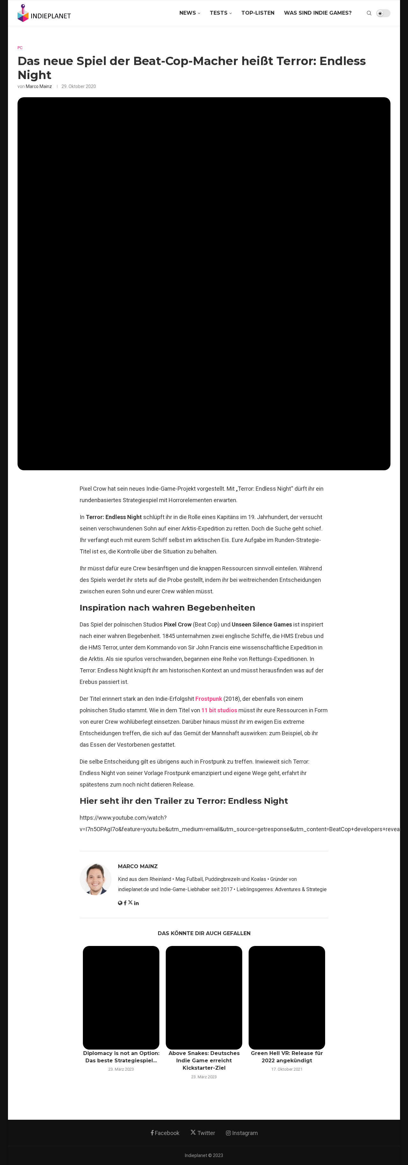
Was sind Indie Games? (318, 13)
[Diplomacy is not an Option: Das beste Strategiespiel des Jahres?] (121, 998)
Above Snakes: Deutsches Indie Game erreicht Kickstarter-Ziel (204, 1060)
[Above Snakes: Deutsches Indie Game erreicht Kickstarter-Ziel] (204, 998)
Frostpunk (208, 698)
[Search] (369, 13)
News (187, 13)
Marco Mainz (39, 86)
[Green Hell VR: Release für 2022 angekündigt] (287, 998)
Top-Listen (257, 13)
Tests (219, 13)
